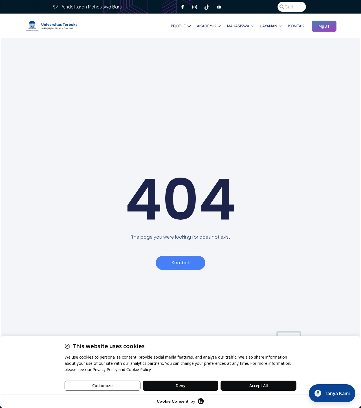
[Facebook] (182, 7)
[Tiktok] (206, 7)
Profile (178, 26)
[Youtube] (219, 7)
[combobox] (292, 7)
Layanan (268, 26)
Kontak (296, 26)
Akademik (206, 26)
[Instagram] (194, 7)
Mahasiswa (238, 26)
